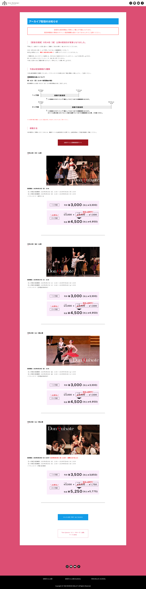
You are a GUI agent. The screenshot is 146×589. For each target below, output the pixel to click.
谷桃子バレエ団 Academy (73, 579)
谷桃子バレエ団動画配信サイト (73, 142)
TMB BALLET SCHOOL (98, 579)
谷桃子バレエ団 (47, 579)
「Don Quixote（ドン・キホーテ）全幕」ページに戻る (73, 534)
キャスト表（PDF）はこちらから (73, 517)
